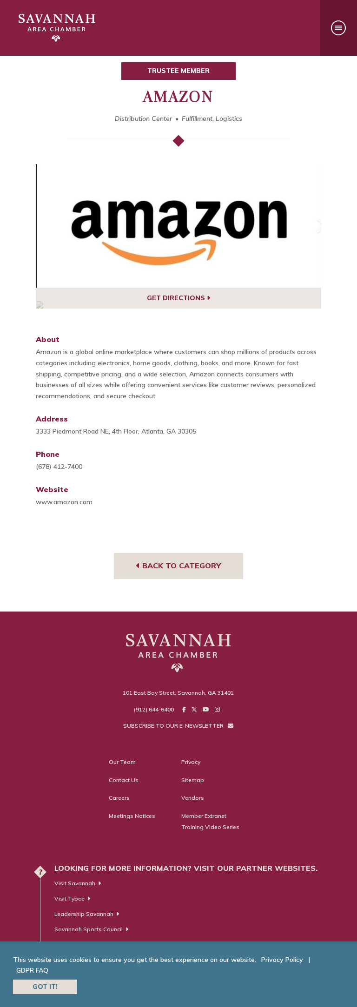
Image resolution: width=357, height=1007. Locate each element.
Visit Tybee (69, 898)
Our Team (122, 761)
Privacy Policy (282, 959)
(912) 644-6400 (154, 709)
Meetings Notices (132, 815)
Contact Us (124, 780)
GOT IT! (45, 986)
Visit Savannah (74, 883)
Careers (119, 797)
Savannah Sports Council (88, 929)
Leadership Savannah (83, 913)
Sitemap (192, 780)
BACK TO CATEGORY (180, 565)
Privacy (190, 761)
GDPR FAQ (32, 970)
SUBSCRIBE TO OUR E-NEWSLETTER (174, 725)
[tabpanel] (179, 226)
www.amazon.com (64, 502)
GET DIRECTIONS (177, 298)
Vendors (192, 797)
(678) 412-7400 (59, 466)
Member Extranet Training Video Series (210, 821)
